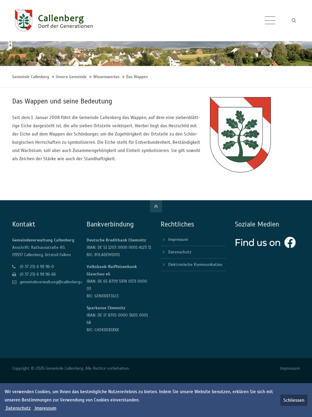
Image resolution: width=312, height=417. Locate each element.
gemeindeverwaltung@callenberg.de (52, 282)
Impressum (178, 239)
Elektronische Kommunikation (195, 264)
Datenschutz (179, 252)
